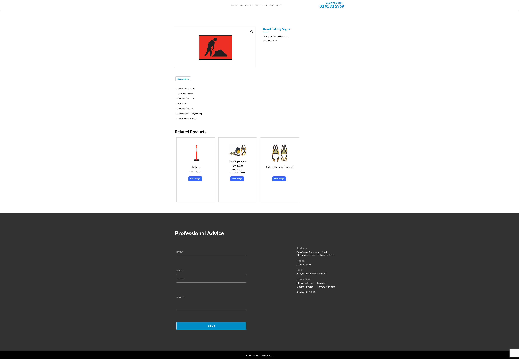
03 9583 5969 (331, 6)
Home (233, 5)
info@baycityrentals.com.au (311, 273)
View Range (195, 179)
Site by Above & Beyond (266, 355)
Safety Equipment (280, 36)
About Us (261, 5)
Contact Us (277, 5)
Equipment (246, 5)
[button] (251, 31)
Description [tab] (183, 79)
